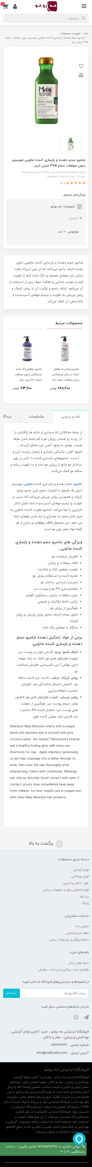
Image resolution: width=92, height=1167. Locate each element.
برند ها (84, 897)
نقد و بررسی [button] (70, 416)
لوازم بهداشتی (80, 876)
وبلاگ (85, 903)
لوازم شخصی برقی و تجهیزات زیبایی (66, 890)
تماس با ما (82, 926)
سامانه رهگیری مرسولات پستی (69, 940)
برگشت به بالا (42, 843)
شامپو (78, 484)
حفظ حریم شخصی (77, 933)
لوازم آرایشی (81, 870)
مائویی (28, 484)
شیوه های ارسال (78, 963)
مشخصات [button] (36, 416)
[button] (8, 6)
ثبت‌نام (11, 993)
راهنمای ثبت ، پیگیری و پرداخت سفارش (63, 970)
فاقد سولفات (43, 523)
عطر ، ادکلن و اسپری (76, 883)
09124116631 (58, 1045)
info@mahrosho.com (52, 1053)
